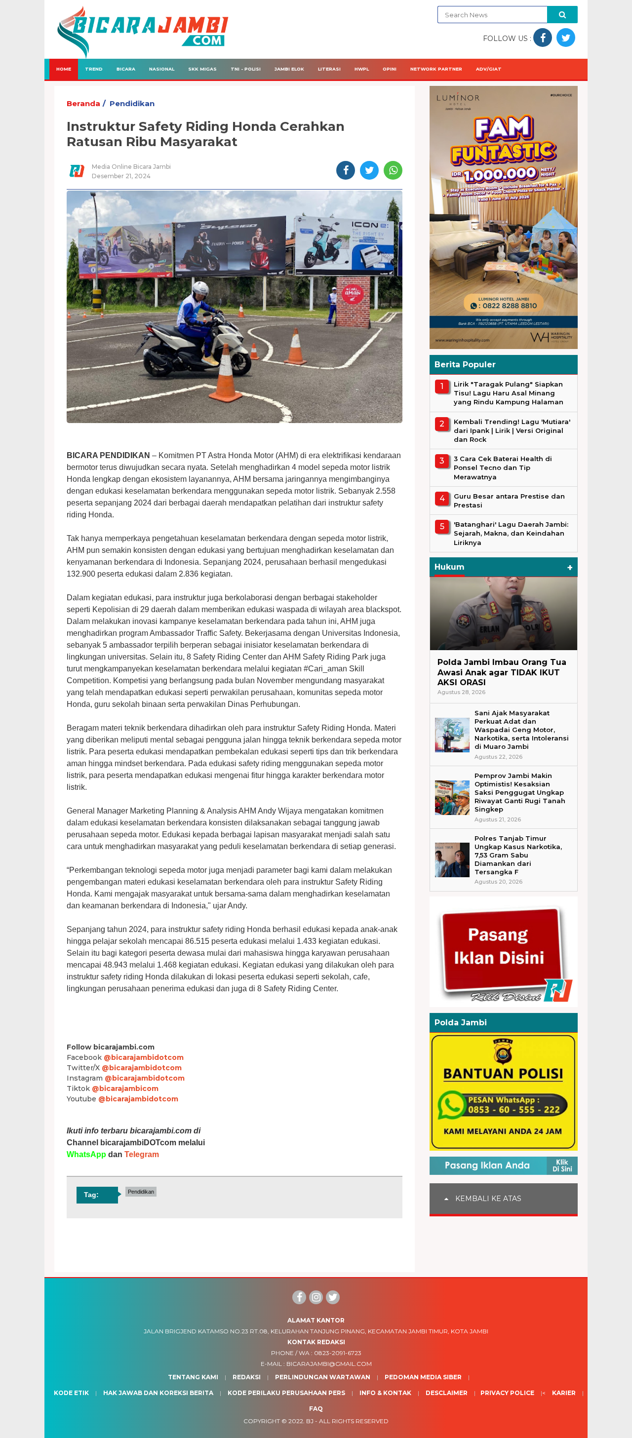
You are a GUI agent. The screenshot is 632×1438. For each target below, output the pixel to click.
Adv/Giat (489, 69)
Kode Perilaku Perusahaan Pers (286, 1393)
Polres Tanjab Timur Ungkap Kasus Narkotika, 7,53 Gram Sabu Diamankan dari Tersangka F (518, 855)
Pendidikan (132, 103)
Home (63, 69)
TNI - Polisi (246, 69)
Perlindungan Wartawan (322, 1377)
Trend (94, 69)
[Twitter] (333, 1297)
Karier (564, 1393)
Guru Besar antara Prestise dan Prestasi (509, 500)
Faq (316, 1408)
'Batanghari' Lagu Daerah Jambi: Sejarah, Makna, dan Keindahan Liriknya (511, 533)
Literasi (329, 69)
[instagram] (316, 1297)
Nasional (161, 69)
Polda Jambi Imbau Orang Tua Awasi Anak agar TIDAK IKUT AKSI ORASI (501, 673)
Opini (389, 69)
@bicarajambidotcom (144, 1057)
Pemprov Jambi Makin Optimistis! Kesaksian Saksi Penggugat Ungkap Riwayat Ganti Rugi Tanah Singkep (519, 792)
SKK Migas (202, 69)
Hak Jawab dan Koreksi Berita (158, 1393)
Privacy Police (507, 1393)
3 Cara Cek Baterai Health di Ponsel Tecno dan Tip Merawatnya (503, 467)
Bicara (126, 69)
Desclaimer (447, 1393)
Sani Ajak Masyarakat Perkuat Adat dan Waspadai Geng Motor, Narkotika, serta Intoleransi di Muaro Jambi (521, 730)
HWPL (362, 69)
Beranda (83, 103)
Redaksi (247, 1377)
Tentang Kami (193, 1377)
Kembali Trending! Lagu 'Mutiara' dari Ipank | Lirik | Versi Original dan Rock (512, 430)
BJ (310, 1421)
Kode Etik (71, 1393)
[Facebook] (299, 1297)
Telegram (141, 1154)
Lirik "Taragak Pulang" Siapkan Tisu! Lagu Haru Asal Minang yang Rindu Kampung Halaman (508, 393)
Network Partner (436, 69)
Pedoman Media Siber (423, 1377)
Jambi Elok (289, 69)
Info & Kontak (385, 1393)
